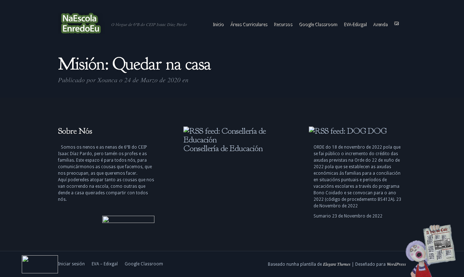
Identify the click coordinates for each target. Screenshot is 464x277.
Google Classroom (318, 24)
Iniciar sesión (71, 263)
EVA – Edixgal (105, 263)
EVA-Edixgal (355, 24)
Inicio (218, 24)
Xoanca (107, 79)
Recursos (283, 24)
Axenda (380, 24)
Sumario (322, 216)
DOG (377, 130)
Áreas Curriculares (248, 24)
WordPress (396, 264)
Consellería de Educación (222, 148)
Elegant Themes (337, 264)
